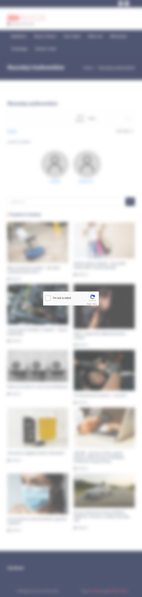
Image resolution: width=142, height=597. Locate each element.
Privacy (89, 304)
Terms (94, 304)
